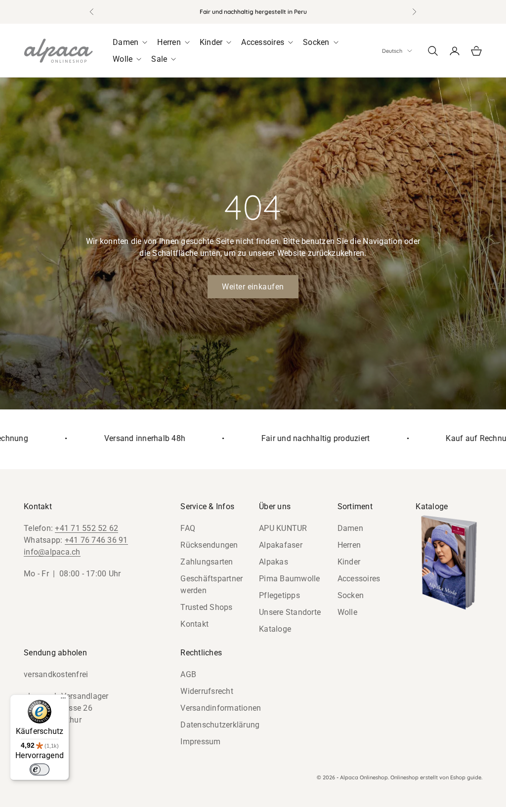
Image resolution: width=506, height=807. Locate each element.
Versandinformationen (220, 708)
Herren (349, 545)
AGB (188, 674)
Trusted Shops (206, 607)
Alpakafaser (280, 545)
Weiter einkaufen (253, 286)
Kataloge (275, 629)
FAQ (187, 528)
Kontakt (194, 624)
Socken (350, 595)
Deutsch (392, 50)
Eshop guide (465, 777)
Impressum (200, 741)
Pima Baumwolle (289, 578)
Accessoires (358, 578)
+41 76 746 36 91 (96, 540)
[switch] (39, 769)
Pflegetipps (279, 595)
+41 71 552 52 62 (86, 528)
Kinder (349, 561)
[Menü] (63, 700)
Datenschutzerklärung (219, 724)
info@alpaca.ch (52, 552)
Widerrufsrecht (206, 691)
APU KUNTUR (283, 528)
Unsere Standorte (290, 612)
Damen (350, 528)
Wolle (347, 612)
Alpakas (273, 561)
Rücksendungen (209, 545)
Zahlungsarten (206, 561)
